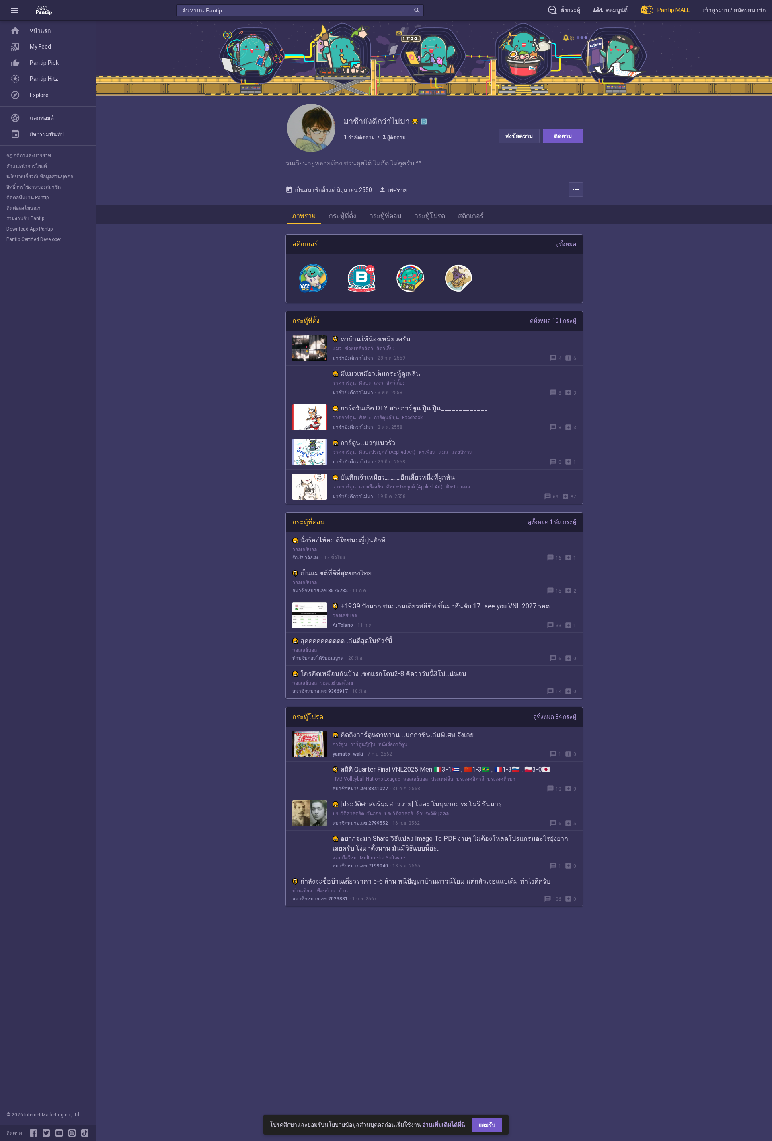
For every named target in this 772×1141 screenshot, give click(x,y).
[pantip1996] (60, 1133)
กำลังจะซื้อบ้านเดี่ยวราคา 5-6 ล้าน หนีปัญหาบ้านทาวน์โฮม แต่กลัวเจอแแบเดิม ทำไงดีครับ (425, 881)
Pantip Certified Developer (33, 239)
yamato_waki (348, 754)
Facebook (412, 417)
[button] (14, 10)
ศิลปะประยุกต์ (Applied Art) (387, 452)
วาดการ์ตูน (344, 383)
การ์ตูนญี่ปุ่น (386, 417)
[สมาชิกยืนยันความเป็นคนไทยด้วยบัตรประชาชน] (415, 121)
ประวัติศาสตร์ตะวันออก (357, 813)
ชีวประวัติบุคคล (432, 813)
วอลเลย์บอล (304, 549)
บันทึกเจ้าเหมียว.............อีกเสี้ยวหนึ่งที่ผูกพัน (398, 477)
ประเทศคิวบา (501, 779)
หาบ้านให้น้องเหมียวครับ (375, 339)
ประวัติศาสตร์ (398, 813)
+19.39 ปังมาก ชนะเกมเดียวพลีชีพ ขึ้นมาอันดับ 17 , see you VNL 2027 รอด (445, 606)
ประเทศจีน (442, 779)
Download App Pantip (29, 229)
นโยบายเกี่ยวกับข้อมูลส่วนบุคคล (39, 176)
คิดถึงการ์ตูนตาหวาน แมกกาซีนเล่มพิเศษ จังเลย (407, 735)
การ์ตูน (340, 744)
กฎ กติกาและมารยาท (28, 156)
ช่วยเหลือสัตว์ (359, 348)
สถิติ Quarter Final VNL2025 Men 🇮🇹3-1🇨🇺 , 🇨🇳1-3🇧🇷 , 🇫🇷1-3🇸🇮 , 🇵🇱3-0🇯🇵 (445, 769)
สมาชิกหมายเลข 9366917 (320, 691)
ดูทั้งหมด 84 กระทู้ (554, 716)
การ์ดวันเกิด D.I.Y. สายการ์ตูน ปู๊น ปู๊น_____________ (414, 408)
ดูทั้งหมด (565, 244)
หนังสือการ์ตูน (392, 744)
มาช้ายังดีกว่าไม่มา (353, 358)
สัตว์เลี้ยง (385, 348)
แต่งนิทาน (461, 452)
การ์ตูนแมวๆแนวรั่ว (368, 443)
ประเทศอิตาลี (470, 779)
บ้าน (343, 891)
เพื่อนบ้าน (325, 891)
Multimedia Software (382, 858)
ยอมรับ (486, 1125)
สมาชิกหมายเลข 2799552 (360, 823)
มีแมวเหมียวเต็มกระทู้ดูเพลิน (380, 373)
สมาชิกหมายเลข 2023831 (320, 899)
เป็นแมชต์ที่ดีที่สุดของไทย (336, 573)
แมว (337, 348)
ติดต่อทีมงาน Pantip (27, 197)
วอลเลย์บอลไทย (336, 683)
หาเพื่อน (427, 452)
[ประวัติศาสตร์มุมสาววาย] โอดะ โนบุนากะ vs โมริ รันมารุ (421, 804)
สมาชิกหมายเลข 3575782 (320, 590)
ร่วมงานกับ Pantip (25, 218)
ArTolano (343, 625)
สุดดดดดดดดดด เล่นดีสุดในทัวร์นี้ (346, 641)
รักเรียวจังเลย (306, 557)
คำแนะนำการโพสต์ (26, 166)
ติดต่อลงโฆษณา (23, 208)
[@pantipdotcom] (73, 1133)
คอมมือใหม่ (345, 858)
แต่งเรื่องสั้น (371, 487)
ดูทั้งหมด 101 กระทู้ (553, 320)
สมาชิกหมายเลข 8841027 (360, 788)
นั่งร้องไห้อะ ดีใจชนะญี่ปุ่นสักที (343, 540)
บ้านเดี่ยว (302, 891)
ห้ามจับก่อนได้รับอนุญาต (318, 658)
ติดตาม (563, 136)
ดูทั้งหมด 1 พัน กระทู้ (552, 522)
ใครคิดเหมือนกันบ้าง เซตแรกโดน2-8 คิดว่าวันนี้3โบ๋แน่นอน (383, 674)
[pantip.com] (43, 10)
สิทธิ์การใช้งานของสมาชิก (33, 187)
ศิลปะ (365, 383)
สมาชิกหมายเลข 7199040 (360, 866)
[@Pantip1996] (47, 1133)
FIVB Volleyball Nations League (366, 779)
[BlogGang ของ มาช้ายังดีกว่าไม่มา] (423, 121)
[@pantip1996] (85, 1133)
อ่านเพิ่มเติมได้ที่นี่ (443, 1124)
